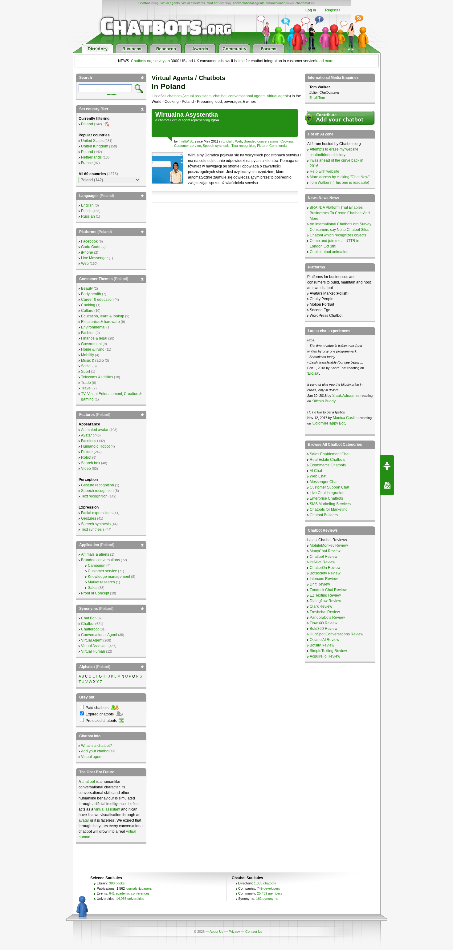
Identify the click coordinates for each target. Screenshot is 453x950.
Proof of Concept (95, 593)
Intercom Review (324, 579)
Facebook (89, 241)
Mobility (87, 355)
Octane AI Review (324, 640)
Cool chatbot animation (329, 252)
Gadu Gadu (90, 247)
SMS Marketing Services (330, 504)
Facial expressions (96, 513)
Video (86, 468)
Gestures (88, 518)
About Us (216, 931)
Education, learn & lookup (102, 316)
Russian (88, 216)
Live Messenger (94, 258)
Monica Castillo (346, 418)
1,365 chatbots (265, 883)
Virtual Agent (91, 640)
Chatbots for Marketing (329, 509)
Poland (87, 124)
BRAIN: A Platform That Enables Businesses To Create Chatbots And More (340, 213)
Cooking (286, 141)
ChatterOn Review (325, 568)
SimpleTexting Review (328, 651)
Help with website (324, 171)
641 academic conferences (129, 893)
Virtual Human (93, 651)
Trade (86, 382)
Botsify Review (322, 645)
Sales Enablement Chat (329, 454)
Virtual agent (91, 757)
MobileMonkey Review (329, 545)
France (87, 163)
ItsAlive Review (322, 562)
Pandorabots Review (327, 617)
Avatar (86, 435)
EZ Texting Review (325, 595)
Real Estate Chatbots (327, 459)
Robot (86, 457)
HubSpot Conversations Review (336, 634)
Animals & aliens (95, 554)
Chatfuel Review (323, 556)
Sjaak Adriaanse (346, 395)
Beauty (87, 288)
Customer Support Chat (329, 487)
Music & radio (92, 360)
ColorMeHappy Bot (328, 423)
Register (332, 10)
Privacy (234, 931)
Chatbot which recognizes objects (338, 235)
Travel (86, 388)
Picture (262, 145)
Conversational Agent (99, 635)
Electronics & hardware (100, 322)
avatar (84, 820)
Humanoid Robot (95, 446)
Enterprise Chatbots (326, 498)
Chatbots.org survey (148, 61)
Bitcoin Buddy (324, 401)
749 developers (268, 888)
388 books (117, 883)
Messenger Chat (323, 482)
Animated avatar (94, 430)
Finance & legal (94, 338)
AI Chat (316, 471)
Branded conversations (261, 141)
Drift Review (320, 584)
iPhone (87, 252)
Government (91, 344)
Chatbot (144, 3)
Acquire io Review (325, 656)
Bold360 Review (323, 628)
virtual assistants (193, 3)
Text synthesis (92, 529)
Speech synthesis (216, 145)
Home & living (92, 349)
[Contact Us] (387, 485)
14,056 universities (130, 898)
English (227, 141)
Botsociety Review (325, 573)
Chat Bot (88, 618)
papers (146, 888)
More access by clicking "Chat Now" (339, 177)
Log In (310, 10)
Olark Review (321, 606)
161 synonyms (267, 898)
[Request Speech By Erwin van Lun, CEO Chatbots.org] (387, 465)
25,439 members (269, 893)
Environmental (93, 327)
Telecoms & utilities (97, 377)
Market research (101, 582)
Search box (90, 463)
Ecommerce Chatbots (328, 465)
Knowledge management (109, 576)
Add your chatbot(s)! (98, 751)
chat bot (212, 3)
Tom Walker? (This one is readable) (339, 182)
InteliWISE (186, 141)
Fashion (88, 333)
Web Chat (318, 476)
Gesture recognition (97, 485)
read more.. (325, 61)
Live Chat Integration (327, 493)
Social (86, 366)
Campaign (96, 565)
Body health (91, 294)
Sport (85, 371)
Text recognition (243, 145)
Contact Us (253, 931)
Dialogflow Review (325, 601)
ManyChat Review (325, 551)
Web (238, 141)
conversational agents (248, 3)
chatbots (174, 96)
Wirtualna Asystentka (186, 114)
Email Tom (317, 97)
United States (92, 141)
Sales (92, 588)
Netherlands (91, 157)
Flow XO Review (323, 623)
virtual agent (181, 120)
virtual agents (170, 3)
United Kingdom (94, 146)
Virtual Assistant (94, 646)
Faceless (88, 441)
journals (131, 888)
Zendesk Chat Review (328, 590)
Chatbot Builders (324, 515)
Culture (87, 310)
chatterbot (303, 3)
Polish (86, 211)
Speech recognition (97, 491)
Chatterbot (90, 629)
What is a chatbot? (96, 745)
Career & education (97, 299)
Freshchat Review (325, 612)
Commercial (278, 145)
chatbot (163, 120)
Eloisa (313, 373)
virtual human (275, 3)
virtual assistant (107, 809)
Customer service (187, 145)
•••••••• (111, 93)
